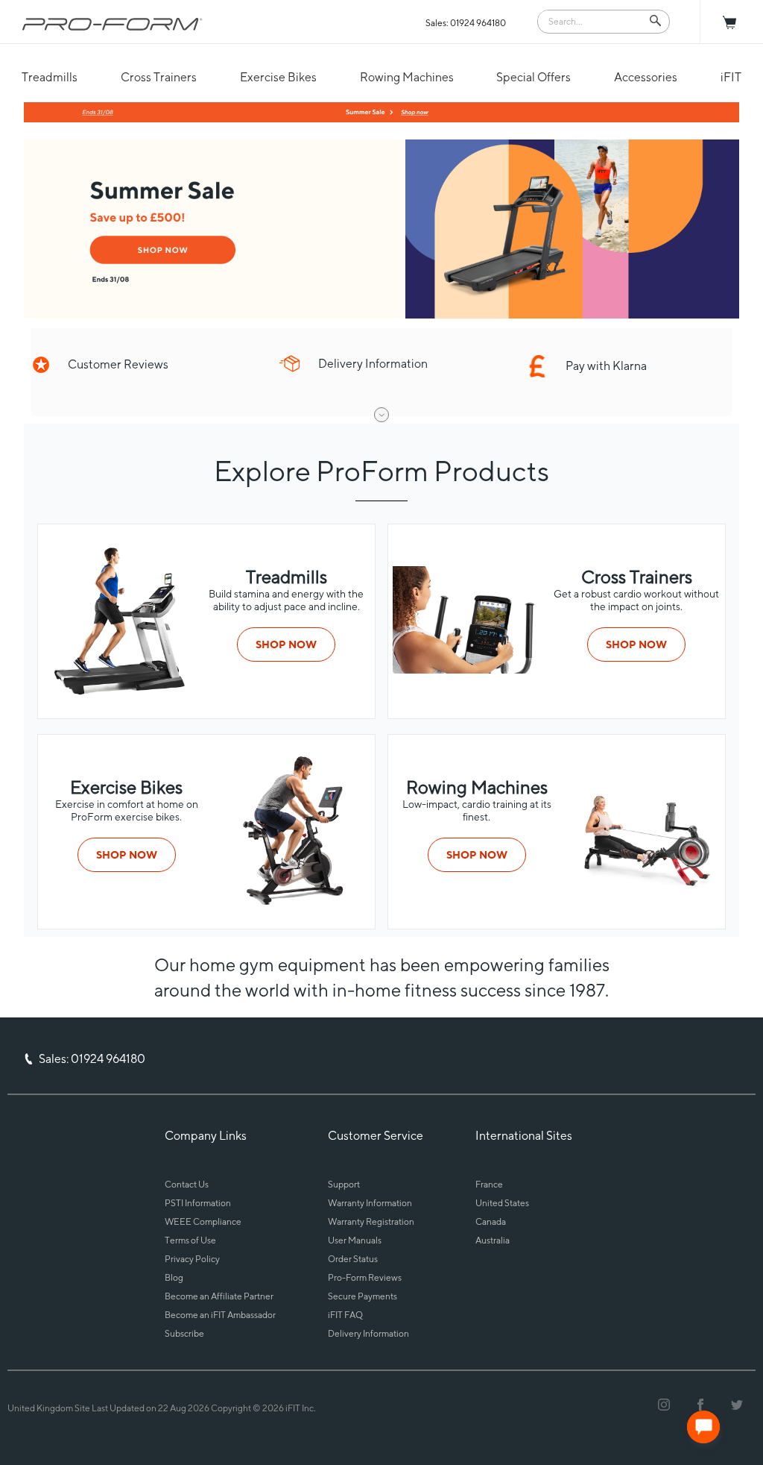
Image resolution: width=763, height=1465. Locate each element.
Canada (490, 1221)
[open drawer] (381, 414)
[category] (118, 692)
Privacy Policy (192, 1258)
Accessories (645, 77)
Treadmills (49, 77)
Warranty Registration (371, 1221)
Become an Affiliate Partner (219, 1296)
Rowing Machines (407, 77)
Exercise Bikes (278, 77)
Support (344, 1184)
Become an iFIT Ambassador (220, 1314)
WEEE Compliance (203, 1221)
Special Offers (533, 77)
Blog (174, 1277)
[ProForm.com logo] (112, 24)
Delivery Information (368, 1333)
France (489, 1184)
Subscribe (184, 1333)
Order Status (353, 1258)
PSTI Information (198, 1202)
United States (502, 1202)
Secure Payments (362, 1296)
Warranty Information (370, 1202)
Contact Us (187, 1184)
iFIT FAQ (345, 1314)
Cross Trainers (159, 77)
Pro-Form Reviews (365, 1277)
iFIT (731, 77)
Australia (492, 1240)
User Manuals (355, 1240)
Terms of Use (190, 1240)
